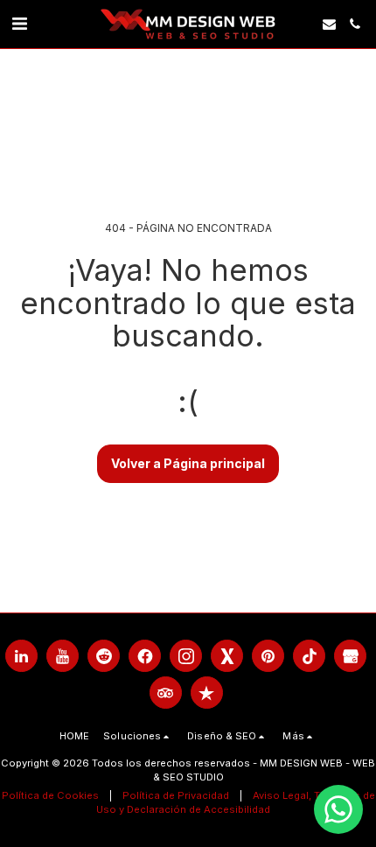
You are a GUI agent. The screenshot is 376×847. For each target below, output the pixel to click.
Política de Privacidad (175, 795)
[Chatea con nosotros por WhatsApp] (338, 809)
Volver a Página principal (188, 463)
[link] (19, 23)
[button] (329, 24)
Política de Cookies (50, 795)
